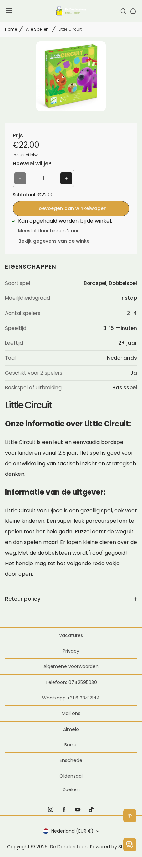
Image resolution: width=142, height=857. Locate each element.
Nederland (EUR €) (72, 831)
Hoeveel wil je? (32, 163)
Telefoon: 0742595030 (71, 682)
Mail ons (71, 713)
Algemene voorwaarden (71, 666)
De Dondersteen (69, 847)
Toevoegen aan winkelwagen (71, 208)
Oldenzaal (71, 776)
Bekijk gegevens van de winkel (54, 241)
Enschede (71, 760)
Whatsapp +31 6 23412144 (71, 698)
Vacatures (71, 635)
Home (11, 29)
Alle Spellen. (38, 29)
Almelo (71, 729)
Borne (71, 745)
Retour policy (22, 599)
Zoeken (71, 789)
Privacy (71, 651)
